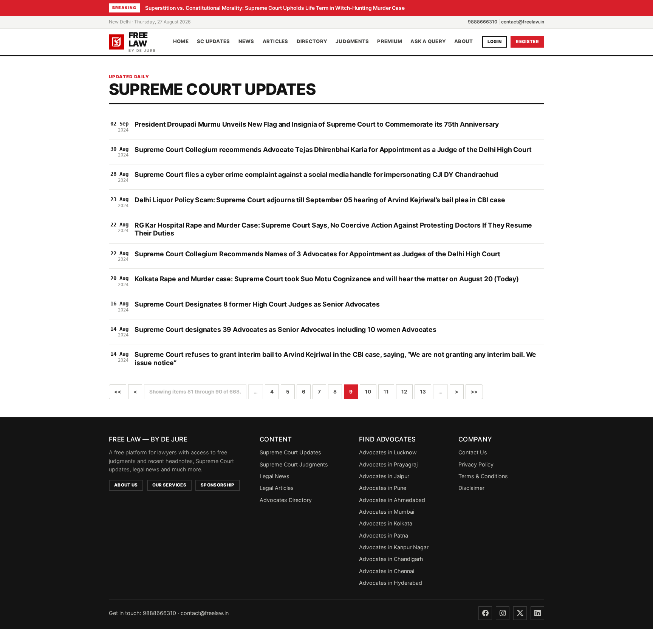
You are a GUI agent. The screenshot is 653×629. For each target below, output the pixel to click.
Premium (389, 42)
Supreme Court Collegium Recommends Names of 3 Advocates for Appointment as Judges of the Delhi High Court (317, 254)
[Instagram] (502, 613)
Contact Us (472, 452)
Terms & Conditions (483, 476)
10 (368, 392)
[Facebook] (485, 613)
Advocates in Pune (382, 488)
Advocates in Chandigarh (391, 559)
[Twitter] (520, 613)
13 (423, 392)
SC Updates (213, 42)
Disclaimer (471, 488)
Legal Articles (277, 488)
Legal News (274, 476)
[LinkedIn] (537, 613)
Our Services (169, 485)
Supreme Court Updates (290, 452)
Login (494, 41)
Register (527, 41)
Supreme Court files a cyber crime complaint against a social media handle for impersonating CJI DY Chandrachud (316, 174)
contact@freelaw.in (522, 22)
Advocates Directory (286, 500)
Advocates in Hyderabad (390, 582)
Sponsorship (218, 485)
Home (181, 42)
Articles (275, 42)
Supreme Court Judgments (294, 464)
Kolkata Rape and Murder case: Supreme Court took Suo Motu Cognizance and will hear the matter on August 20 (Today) (327, 279)
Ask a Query (428, 42)
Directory (312, 42)
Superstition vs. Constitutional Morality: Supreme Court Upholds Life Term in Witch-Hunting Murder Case (275, 8)
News (246, 42)
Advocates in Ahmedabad (392, 500)
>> (474, 392)
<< (117, 392)
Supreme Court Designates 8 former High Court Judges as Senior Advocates (257, 304)
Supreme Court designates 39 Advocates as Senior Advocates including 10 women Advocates (285, 329)
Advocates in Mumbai (386, 511)
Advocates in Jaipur (384, 476)
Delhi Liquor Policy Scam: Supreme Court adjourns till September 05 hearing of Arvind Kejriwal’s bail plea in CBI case (320, 200)
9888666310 (482, 22)
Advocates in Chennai (386, 571)
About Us (126, 485)
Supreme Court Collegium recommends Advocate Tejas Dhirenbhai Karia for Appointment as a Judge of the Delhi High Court (333, 149)
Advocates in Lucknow (388, 452)
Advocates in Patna (383, 535)
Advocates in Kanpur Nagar (394, 547)
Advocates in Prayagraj (388, 464)
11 (386, 392)
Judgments (352, 42)
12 (404, 392)
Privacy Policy (476, 464)
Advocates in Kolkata (385, 523)
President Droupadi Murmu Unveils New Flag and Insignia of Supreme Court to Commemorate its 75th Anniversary (317, 124)
